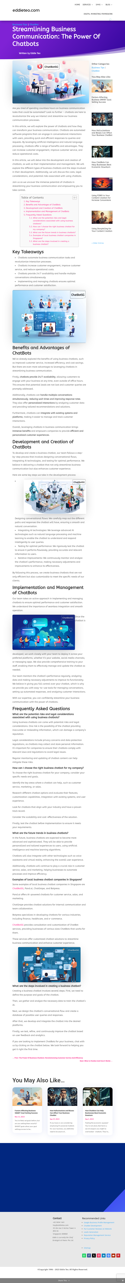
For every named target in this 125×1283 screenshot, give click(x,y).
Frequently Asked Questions (39, 215)
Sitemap (87, 1248)
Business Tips (19, 24)
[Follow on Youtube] (113, 1255)
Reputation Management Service (97, 1235)
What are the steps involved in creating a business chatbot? (51, 242)
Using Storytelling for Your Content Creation (102, 229)
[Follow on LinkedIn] (104, 1255)
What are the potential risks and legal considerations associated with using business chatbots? (53, 221)
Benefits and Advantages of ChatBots (43, 205)
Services (87, 5)
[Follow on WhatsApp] (84, 1255)
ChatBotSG (18, 888)
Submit (103, 1197)
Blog (108, 5)
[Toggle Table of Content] (73, 198)
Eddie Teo (35, 53)
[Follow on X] (94, 1255)
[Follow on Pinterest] (118, 1255)
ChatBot (34, 24)
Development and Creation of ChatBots (44, 208)
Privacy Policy (89, 1238)
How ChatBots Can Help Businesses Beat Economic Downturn (101, 164)
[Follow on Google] (108, 1255)
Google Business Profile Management (99, 1222)
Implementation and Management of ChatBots (47, 211)
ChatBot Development (93, 1225)
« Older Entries (98, 243)
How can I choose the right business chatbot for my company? (54, 228)
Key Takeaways (33, 201)
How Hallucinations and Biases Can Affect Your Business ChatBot (102, 132)
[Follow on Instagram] (99, 1255)
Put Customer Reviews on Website (98, 1229)
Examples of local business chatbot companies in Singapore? (54, 236)
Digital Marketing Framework (98, 14)
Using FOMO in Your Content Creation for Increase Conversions (101, 197)
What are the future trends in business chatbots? (54, 232)
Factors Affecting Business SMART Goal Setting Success (101, 99)
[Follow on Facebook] (89, 1255)
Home (77, 5)
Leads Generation (91, 1232)
